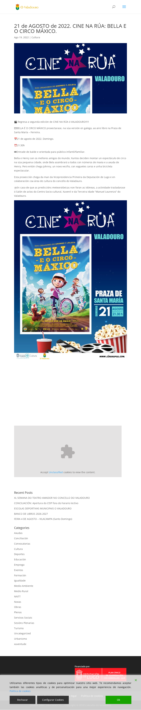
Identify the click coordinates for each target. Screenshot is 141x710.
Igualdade (20, 580)
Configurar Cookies (53, 699)
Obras (17, 607)
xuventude (20, 644)
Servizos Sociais (23, 617)
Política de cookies (20, 691)
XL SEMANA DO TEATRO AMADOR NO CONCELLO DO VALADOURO (52, 497)
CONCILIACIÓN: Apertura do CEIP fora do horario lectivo (46, 503)
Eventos (18, 570)
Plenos (18, 612)
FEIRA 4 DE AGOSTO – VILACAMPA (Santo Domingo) (43, 519)
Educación (20, 559)
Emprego (19, 564)
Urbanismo (20, 638)
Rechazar (22, 699)
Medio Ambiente (23, 585)
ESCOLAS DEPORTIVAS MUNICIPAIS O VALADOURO (43, 508)
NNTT (17, 596)
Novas (17, 601)
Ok (118, 699)
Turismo (19, 628)
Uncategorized (22, 633)
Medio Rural (21, 591)
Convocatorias (22, 543)
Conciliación (21, 538)
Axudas (18, 533)
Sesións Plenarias (24, 623)
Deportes (19, 554)
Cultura (35, 37)
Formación (20, 575)
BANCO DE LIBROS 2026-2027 (31, 513)
